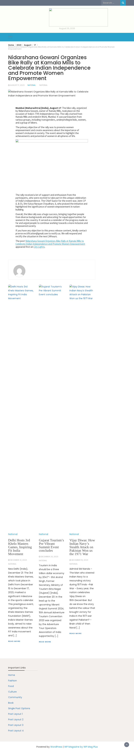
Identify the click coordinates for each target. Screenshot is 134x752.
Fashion (12, 680)
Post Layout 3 (15, 725)
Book (11, 702)
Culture (12, 691)
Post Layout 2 (15, 719)
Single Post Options (19, 708)
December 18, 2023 (79, 560)
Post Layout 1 (15, 714)
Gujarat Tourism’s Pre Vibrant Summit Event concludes (51, 545)
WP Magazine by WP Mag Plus (81, 746)
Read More (14, 641)
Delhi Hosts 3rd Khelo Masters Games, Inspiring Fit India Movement (20, 547)
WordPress (56, 746)
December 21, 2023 (18, 560)
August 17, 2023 (17, 85)
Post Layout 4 (16, 730)
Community (15, 697)
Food (11, 686)
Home (11, 675)
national (43, 85)
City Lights (39, 246)
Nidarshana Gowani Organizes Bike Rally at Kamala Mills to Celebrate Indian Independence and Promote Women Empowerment (50, 242)
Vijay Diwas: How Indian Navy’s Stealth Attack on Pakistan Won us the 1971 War (82, 547)
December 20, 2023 (49, 556)
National (31, 85)
